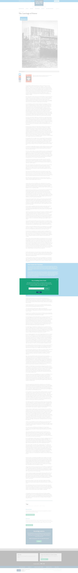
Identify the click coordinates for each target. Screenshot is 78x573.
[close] (57, 279)
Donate (39, 292)
